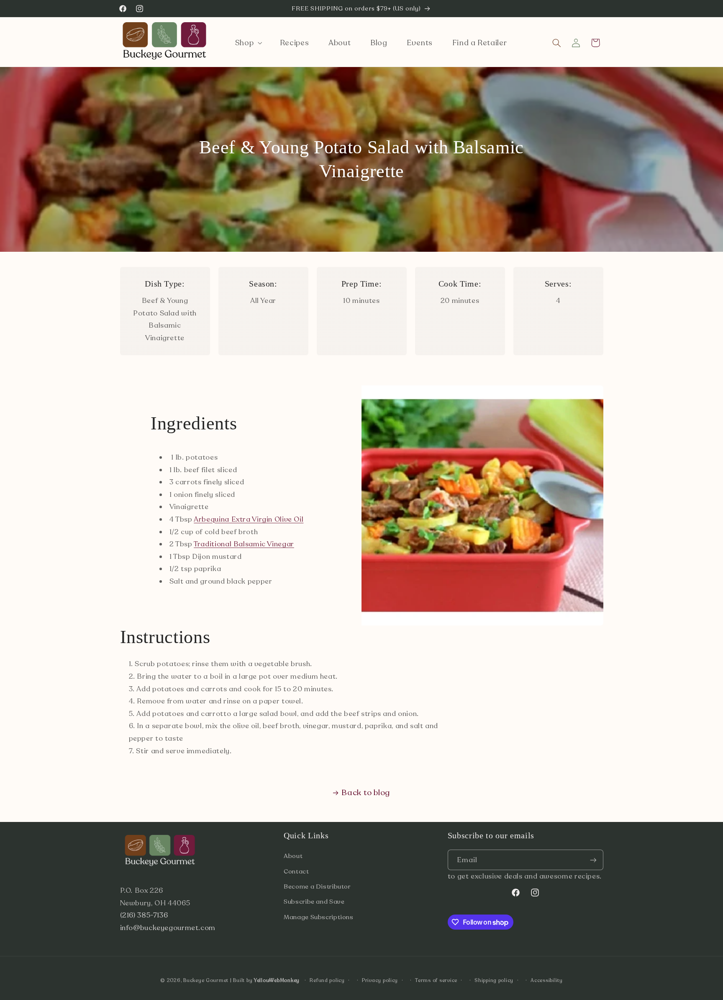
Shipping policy (493, 980)
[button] (247, 43)
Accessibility (547, 980)
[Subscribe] (592, 860)
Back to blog (365, 792)
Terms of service (436, 980)
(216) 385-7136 (144, 915)
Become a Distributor (317, 886)
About (293, 856)
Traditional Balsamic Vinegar (244, 544)
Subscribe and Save (314, 901)
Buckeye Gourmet (205, 980)
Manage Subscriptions (319, 917)
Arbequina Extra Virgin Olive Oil (248, 519)
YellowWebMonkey (277, 980)
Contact (296, 871)
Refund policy (327, 980)
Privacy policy (380, 980)
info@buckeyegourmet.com (168, 928)
